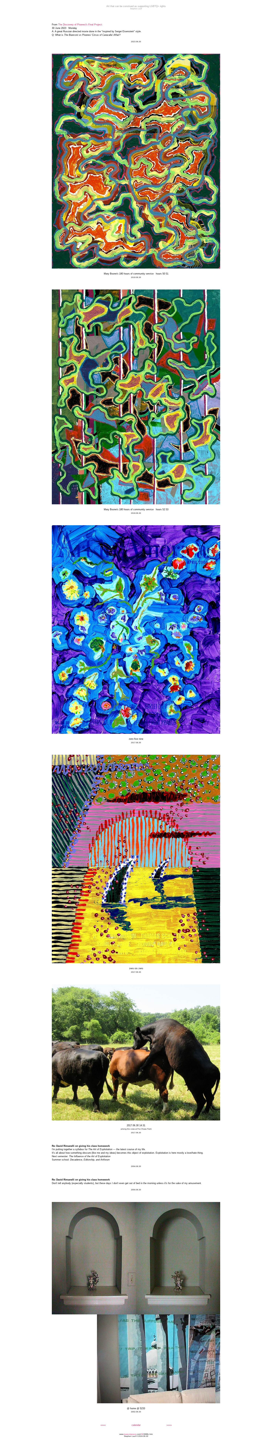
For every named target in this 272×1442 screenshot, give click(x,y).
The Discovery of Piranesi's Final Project (80, 24)
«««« (103, 1425)
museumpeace (130, 1434)
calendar (136, 1425)
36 (142, 1434)
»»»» (169, 1425)
